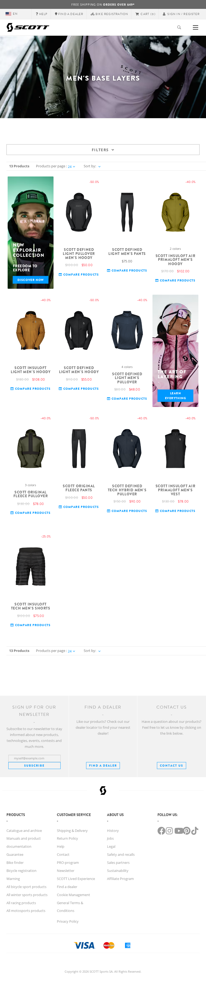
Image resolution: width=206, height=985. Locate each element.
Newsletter (65, 870)
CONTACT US (171, 765)
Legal (111, 846)
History (113, 830)
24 (70, 166)
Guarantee (14, 854)
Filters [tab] (100, 149)
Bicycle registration (21, 870)
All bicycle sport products (26, 886)
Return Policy (67, 838)
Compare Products (80, 274)
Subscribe (34, 765)
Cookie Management (73, 894)
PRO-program (68, 862)
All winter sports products (26, 894)
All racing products (21, 902)
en (15, 14)
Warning (13, 878)
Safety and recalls (121, 854)
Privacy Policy (68, 921)
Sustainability (117, 870)
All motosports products (25, 910)
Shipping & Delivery (72, 830)
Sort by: (90, 166)
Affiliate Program (120, 878)
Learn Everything (175, 395)
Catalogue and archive (24, 830)
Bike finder (15, 862)
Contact (63, 854)
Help (60, 846)
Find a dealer (67, 886)
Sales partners (118, 862)
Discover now (30, 279)
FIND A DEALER (103, 765)
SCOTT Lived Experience (76, 878)
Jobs (110, 838)
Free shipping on (103, 4)
